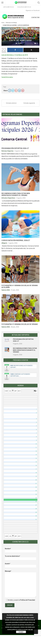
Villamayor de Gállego (11, 22)
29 (36, 512)
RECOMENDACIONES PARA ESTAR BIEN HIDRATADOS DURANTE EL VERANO (15, 194)
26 (36, 501)
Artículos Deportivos (8, 198)
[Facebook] (9, 90)
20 (36, 480)
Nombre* (8, 548)
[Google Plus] (16, 90)
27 (36, 505)
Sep (15, 391)
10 (36, 444)
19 (36, 476)
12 (36, 451)
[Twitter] (12, 90)
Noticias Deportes (7, 151)
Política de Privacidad (27, 600)
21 (36, 483)
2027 (19, 391)
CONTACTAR (35, 17)
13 (36, 454)
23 (36, 490)
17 (36, 469)
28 (36, 508)
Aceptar (21, 632)
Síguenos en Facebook (33, 10)
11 (36, 447)
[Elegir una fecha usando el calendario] (13, 391)
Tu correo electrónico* (12, 556)
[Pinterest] (22, 90)
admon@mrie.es (8, 7)
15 (36, 462)
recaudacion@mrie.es (24, 7)
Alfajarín (4, 243)
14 (36, 458)
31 (36, 519)
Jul (10, 391)
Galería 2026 (5, 290)
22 (36, 487)
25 (36, 498)
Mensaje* (8, 571)
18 (36, 472)
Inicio (2, 22)
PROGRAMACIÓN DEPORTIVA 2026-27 (15, 148)
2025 (6, 391)
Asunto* (7, 563)
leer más (30, 629)
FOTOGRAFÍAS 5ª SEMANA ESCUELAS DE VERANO (19, 324)
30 (36, 516)
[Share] (15, 50)
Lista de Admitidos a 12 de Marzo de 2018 (14, 55)
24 (36, 494)
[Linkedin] (19, 90)
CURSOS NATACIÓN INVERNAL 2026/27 (15, 240)
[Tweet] (31, 50)
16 (36, 465)
